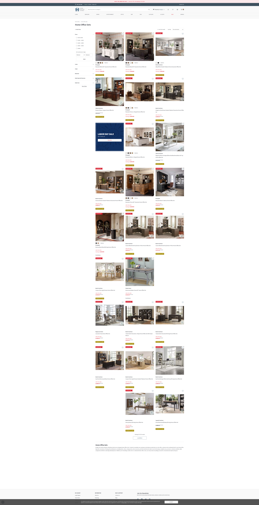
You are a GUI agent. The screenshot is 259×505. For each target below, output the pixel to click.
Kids (141, 14)
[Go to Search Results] (149, 9)
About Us (97, 495)
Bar (132, 14)
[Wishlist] (172, 9)
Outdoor (151, 14)
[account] (168, 9)
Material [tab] (77, 73)
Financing (97, 497)
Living (76, 14)
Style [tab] (76, 69)
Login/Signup (77, 495)
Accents (162, 14)
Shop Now (110, 140)
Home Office (77, 21)
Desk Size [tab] (77, 82)
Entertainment (110, 14)
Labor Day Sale (98, 69)
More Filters (84, 86)
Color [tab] (76, 64)
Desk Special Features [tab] (80, 78)
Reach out (100, 410)
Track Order (77, 497)
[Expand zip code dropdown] (164, 9)
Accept (171, 502)
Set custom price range (81, 52)
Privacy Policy (124, 502)
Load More (139, 438)
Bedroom (87, 14)
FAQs (116, 497)
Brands (182, 14)
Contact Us (181, 4)
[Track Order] (177, 9)
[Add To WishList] (122, 33)
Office (122, 14)
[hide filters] (78, 29)
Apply (84, 59)
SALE (172, 14)
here (141, 502)
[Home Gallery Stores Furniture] (80, 9)
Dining (97, 14)
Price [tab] (76, 34)
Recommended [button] (176, 29)
